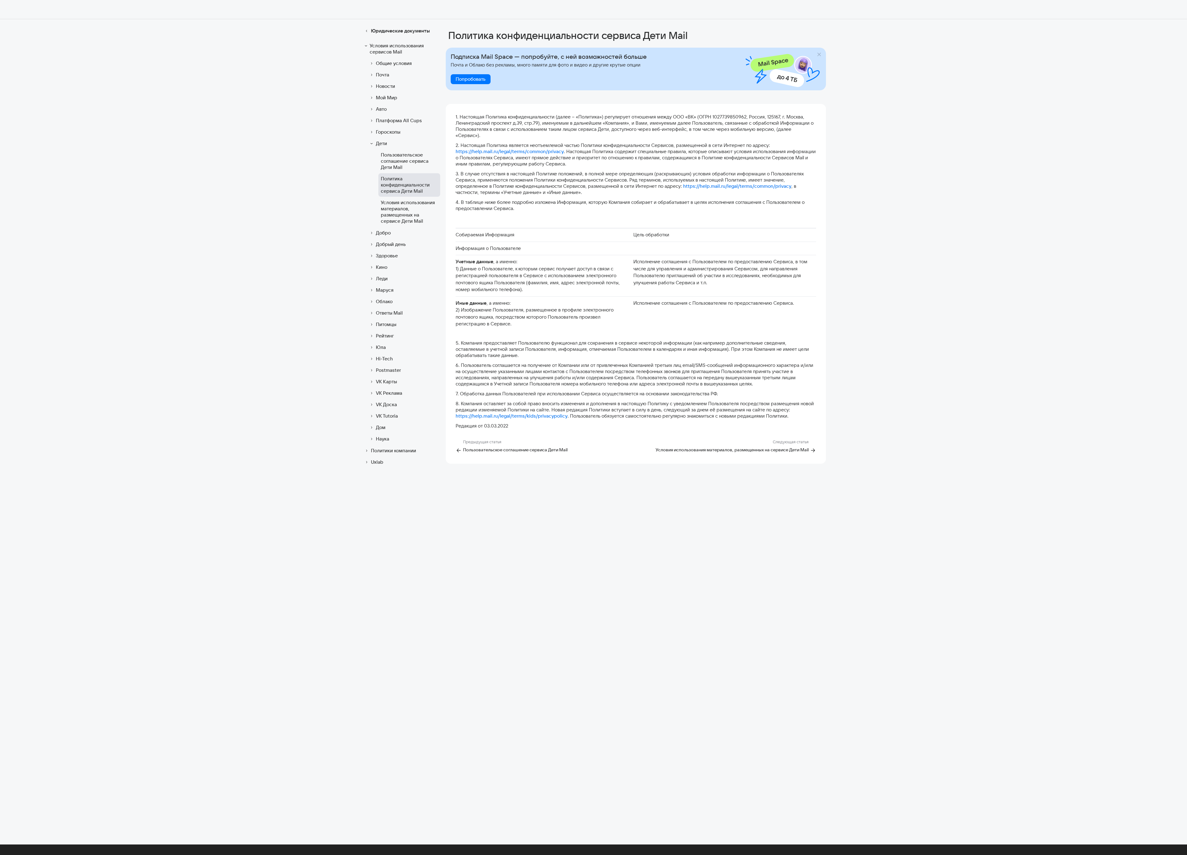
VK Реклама (389, 393)
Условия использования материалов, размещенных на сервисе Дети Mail (408, 212)
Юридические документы (400, 31)
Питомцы (386, 324)
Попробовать (471, 79)
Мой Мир (386, 98)
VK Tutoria (387, 416)
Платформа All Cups (399, 120)
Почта (382, 75)
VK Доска (386, 404)
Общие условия (394, 63)
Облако (384, 301)
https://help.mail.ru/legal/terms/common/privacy (510, 151)
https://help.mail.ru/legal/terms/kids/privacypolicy (512, 416)
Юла (381, 347)
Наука (382, 439)
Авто (381, 109)
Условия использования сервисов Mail (397, 49)
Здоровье (387, 256)
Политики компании (393, 450)
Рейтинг (385, 336)
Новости (385, 86)
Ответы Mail (389, 313)
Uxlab (377, 462)
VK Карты (386, 382)
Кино (381, 267)
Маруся (385, 290)
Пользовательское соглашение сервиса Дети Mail (404, 161)
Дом (380, 427)
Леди (382, 278)
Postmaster (388, 370)
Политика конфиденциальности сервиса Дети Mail (405, 185)
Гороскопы (388, 132)
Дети (381, 143)
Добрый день (391, 244)
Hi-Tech (384, 359)
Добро (383, 233)
